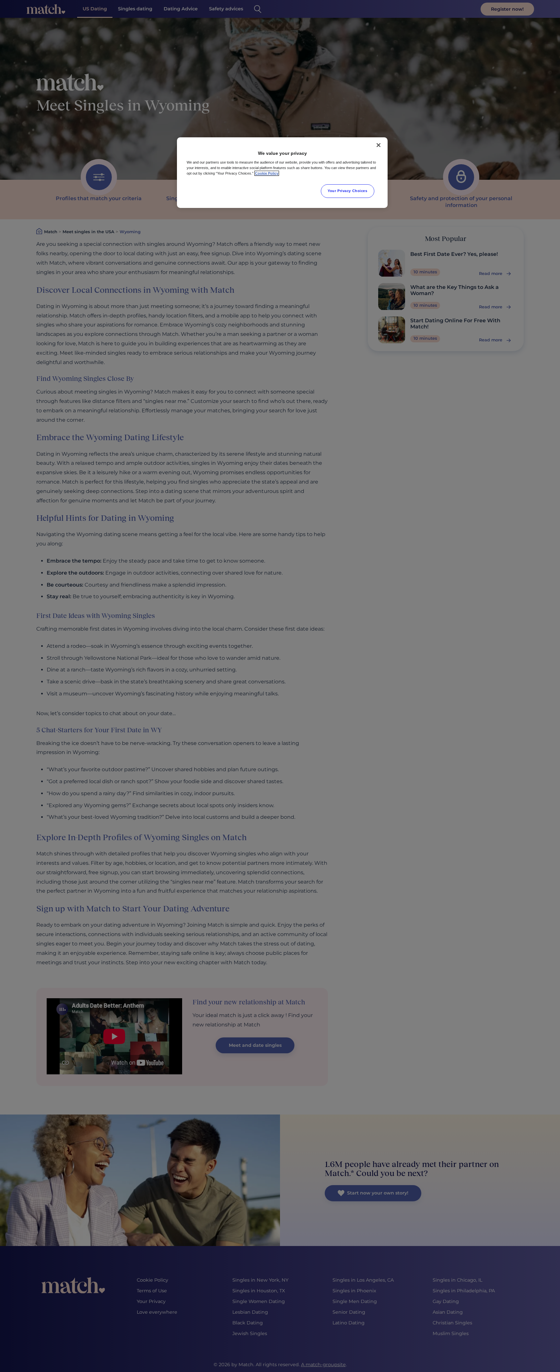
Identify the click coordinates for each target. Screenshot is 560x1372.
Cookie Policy (266, 173)
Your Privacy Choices (347, 191)
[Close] (378, 145)
